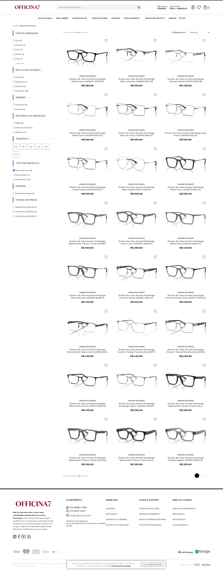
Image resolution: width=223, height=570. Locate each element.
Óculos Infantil (132, 18)
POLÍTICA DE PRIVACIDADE (150, 525)
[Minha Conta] (193, 7)
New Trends (62, 18)
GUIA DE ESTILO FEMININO (116, 520)
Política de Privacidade (120, 566)
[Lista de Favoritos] (199, 7)
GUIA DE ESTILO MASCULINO (117, 525)
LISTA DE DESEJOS (180, 525)
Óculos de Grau (100, 18)
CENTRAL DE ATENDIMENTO (184, 509)
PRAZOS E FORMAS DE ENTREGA (152, 520)
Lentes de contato (155, 18)
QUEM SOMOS (111, 514)
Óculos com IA (45, 18)
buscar (139, 7)
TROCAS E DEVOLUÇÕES (149, 509)
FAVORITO (106, 40)
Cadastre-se (182, 8)
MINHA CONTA (178, 514)
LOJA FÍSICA (110, 509)
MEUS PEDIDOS (179, 520)
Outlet (182, 18)
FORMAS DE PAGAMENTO (149, 514)
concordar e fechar (152, 564)
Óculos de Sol (80, 18)
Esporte (116, 18)
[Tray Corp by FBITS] (206, 564)
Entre (172, 8)
